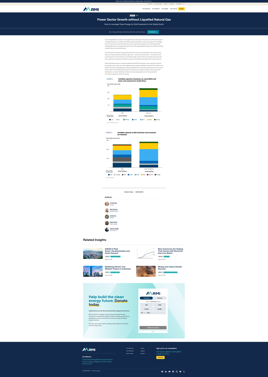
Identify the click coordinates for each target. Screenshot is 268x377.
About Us (150, 4)
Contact (143, 353)
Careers (166, 4)
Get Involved (173, 8)
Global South (139, 192)
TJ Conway (113, 32)
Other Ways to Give (96, 325)
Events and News (158, 4)
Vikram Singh (141, 32)
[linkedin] (166, 371)
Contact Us (171, 4)
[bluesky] (180, 371)
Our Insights (165, 8)
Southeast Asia (115, 272)
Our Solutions (156, 8)
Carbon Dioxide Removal (170, 272)
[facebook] (173, 371)
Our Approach (146, 8)
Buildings (166, 256)
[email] (162, 371)
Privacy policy (96, 371)
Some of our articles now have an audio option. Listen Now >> (134, 1)
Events (142, 348)
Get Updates (179, 4)
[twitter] (184, 371)
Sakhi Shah (132, 32)
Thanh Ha (126, 32)
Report (132, 15)
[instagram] (176, 371)
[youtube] (169, 371)
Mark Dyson (120, 32)
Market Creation (115, 256)
